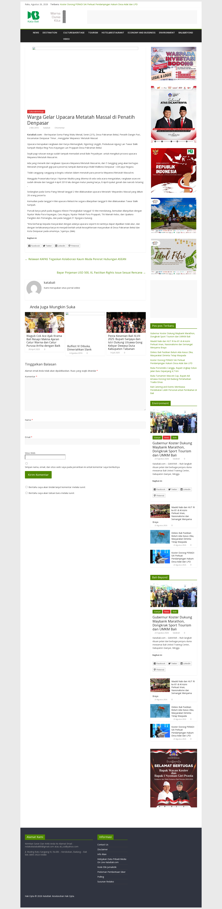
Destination (50, 32)
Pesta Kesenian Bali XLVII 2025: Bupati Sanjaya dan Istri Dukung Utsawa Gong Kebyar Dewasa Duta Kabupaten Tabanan (125, 342)
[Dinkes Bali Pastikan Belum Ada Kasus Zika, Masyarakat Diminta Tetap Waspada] (160, 531)
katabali (47, 127)
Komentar (31, 376)
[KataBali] (28, 32)
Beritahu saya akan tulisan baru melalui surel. (51, 492)
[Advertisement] (142, 17)
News (36, 32)
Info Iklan (101, 854)
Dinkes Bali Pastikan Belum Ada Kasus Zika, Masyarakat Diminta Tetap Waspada (99, 4)
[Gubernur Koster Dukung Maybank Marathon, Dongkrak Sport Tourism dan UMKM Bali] (173, 409)
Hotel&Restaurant (113, 32)
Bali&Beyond (186, 32)
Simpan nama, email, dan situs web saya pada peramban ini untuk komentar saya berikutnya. (72, 466)
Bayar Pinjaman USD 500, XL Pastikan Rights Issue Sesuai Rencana (101, 272)
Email (28, 437)
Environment (167, 32)
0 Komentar (59, 127)
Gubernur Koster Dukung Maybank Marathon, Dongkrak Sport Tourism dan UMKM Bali (172, 449)
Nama (29, 419)
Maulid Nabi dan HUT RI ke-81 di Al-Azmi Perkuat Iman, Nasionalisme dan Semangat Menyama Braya (171, 344)
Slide (175, 437)
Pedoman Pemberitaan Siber (111, 871)
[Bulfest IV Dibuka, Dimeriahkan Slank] (85, 314)
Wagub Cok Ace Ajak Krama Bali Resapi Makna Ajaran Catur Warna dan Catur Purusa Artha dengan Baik (44, 340)
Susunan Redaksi (105, 881)
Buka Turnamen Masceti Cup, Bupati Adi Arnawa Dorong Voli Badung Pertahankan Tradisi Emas (170, 379)
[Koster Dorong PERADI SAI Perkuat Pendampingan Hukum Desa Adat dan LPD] (160, 551)
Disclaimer (102, 849)
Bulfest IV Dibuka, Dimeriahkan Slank (79, 347)
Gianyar (157, 437)
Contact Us (102, 844)
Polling (100, 876)
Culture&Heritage (74, 32)
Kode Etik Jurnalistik (106, 867)
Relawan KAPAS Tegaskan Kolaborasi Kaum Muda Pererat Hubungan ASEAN (75, 259)
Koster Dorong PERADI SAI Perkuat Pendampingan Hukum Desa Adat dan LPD (182, 557)
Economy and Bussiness (141, 32)
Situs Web (30, 452)
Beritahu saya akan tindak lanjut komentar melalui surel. (57, 487)
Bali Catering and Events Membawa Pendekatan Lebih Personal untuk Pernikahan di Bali (173, 390)
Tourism (93, 32)
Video (66, 38)
